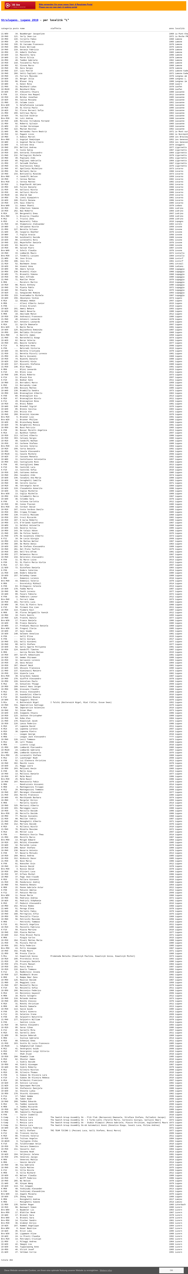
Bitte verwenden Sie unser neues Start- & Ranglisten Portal (65, 4)
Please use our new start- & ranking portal (58, 7)
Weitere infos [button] (106, 1270)
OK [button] (171, 1270)
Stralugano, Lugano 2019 (19, 20)
